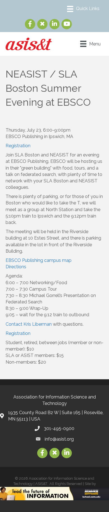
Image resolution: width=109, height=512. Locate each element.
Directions (16, 266)
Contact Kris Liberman (29, 324)
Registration (18, 145)
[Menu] (83, 9)
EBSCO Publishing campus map (39, 260)
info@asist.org (59, 439)
